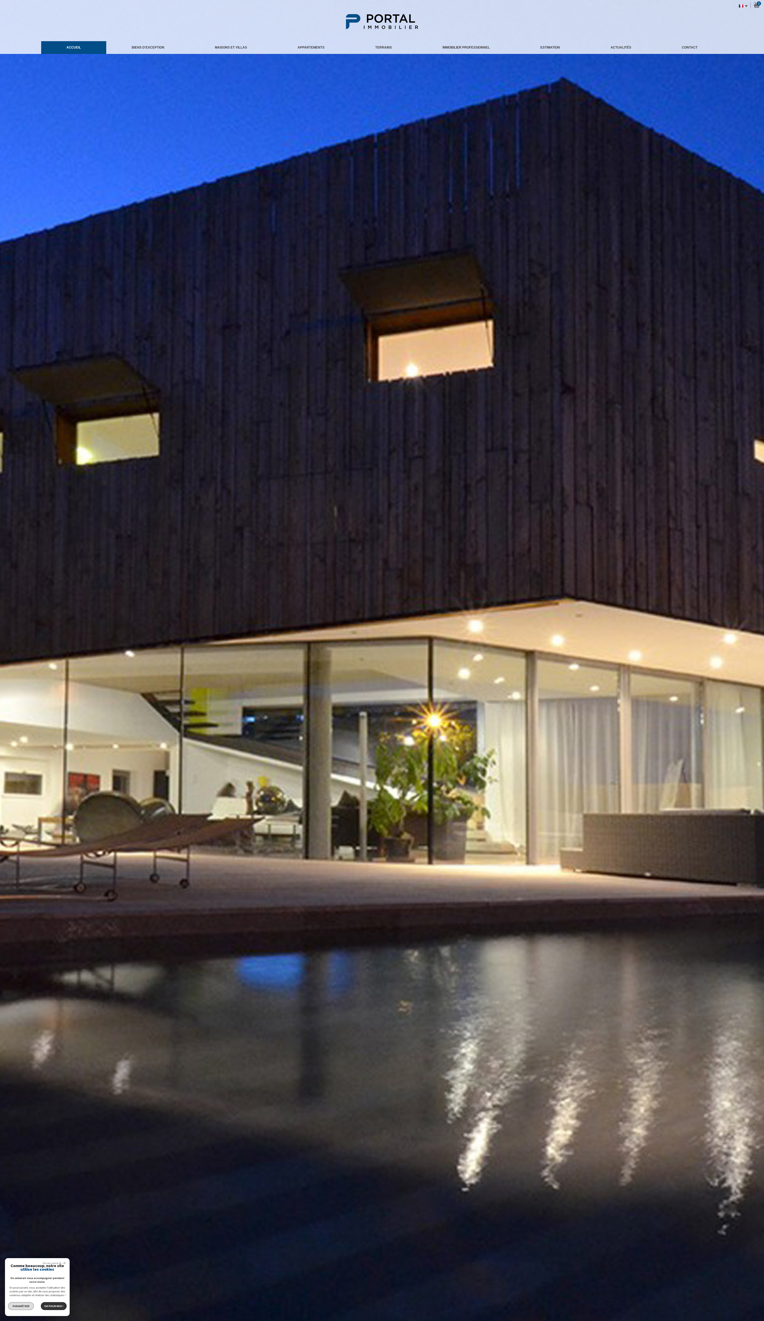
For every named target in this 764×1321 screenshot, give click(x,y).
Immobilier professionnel (466, 47)
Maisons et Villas (231, 47)
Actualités (621, 47)
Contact (690, 47)
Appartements (311, 47)
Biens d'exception (148, 47)
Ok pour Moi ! (53, 1306)
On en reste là (52, 1263)
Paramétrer (21, 1306)
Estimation (550, 47)
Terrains (383, 47)
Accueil (73, 47)
